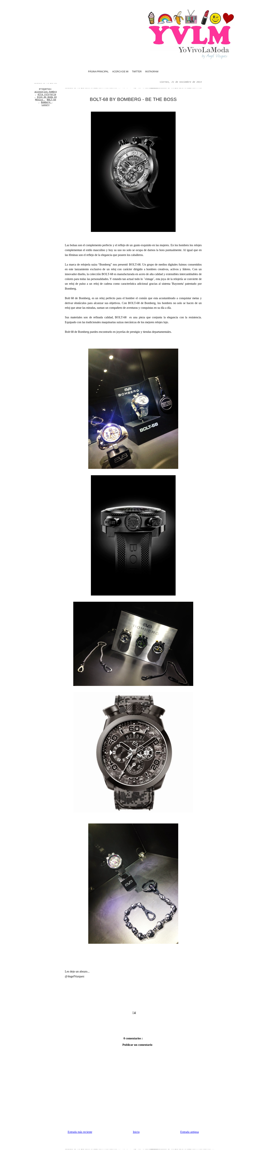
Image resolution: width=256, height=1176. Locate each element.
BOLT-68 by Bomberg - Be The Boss (133, 99)
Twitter (137, 71)
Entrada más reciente (80, 1132)
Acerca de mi (120, 71)
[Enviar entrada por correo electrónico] (134, 1013)
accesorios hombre (45, 92)
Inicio (136, 1132)
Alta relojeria (47, 94)
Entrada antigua (189, 1132)
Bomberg (46, 102)
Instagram (151, 71)
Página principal (98, 71)
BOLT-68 (51, 99)
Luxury (45, 105)
